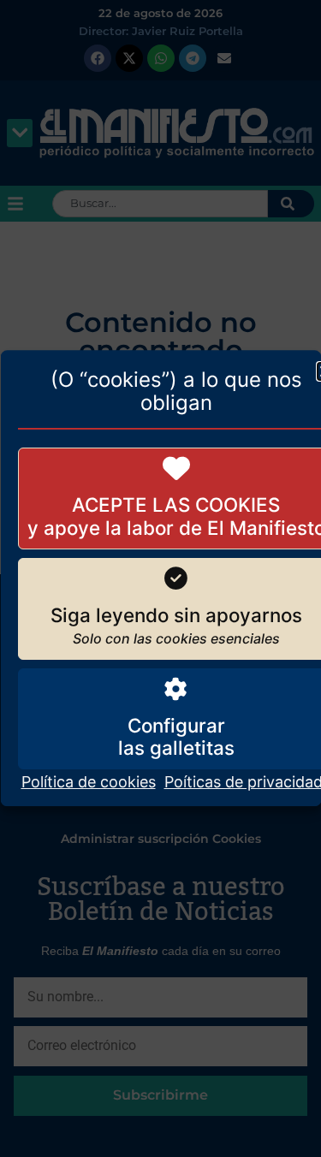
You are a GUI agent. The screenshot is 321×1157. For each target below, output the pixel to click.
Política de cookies (88, 783)
